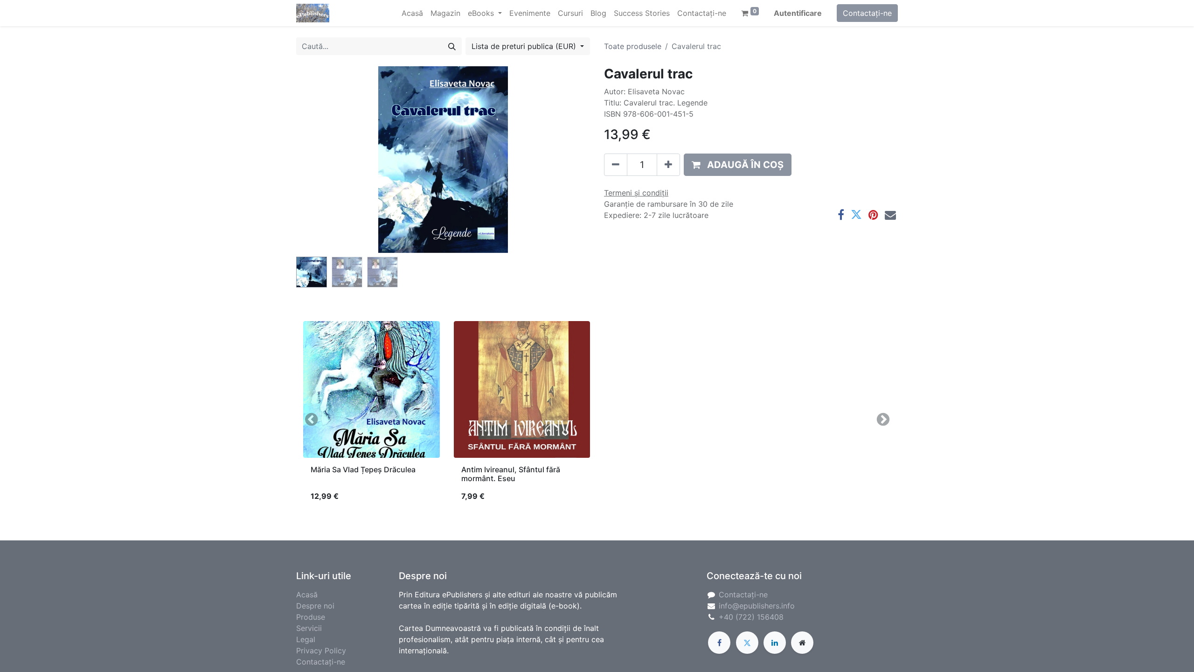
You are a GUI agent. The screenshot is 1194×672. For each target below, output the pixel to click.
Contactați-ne (867, 13)
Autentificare (798, 13)
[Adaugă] (668, 165)
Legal (305, 639)
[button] (318, 159)
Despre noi (315, 605)
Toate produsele (632, 46)
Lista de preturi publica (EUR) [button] (525, 46)
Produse (310, 617)
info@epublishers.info (757, 605)
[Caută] (452, 46)
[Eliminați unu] (615, 165)
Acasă (307, 594)
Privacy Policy (321, 650)
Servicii (309, 628)
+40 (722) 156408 (751, 617)
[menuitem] (412, 13)
